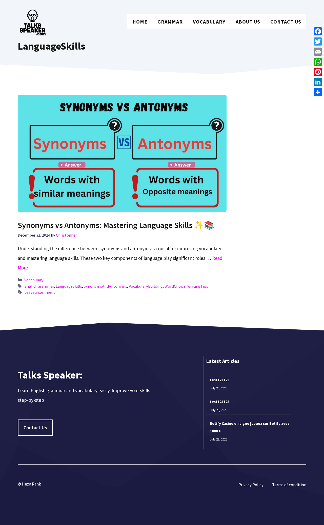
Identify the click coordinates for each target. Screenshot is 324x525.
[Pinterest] (318, 72)
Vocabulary (209, 21)
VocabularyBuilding (146, 286)
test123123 (220, 379)
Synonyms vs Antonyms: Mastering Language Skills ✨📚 (116, 225)
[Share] (318, 92)
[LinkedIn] (318, 82)
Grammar (170, 21)
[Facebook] (318, 31)
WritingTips (197, 286)
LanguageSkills (69, 286)
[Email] (318, 52)
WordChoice (175, 286)
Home (139, 21)
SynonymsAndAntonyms (105, 286)
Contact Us (285, 21)
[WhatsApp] (318, 62)
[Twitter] (318, 41)
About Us (248, 21)
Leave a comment (39, 292)
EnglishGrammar (39, 286)
